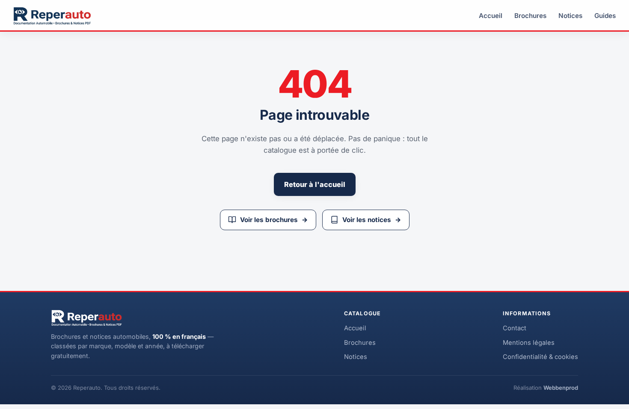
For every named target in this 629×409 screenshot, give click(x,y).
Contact (514, 328)
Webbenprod (560, 387)
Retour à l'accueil (314, 184)
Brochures (530, 16)
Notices (570, 16)
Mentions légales (529, 343)
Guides (605, 16)
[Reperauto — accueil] (52, 15)
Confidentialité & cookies (540, 357)
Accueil (490, 16)
